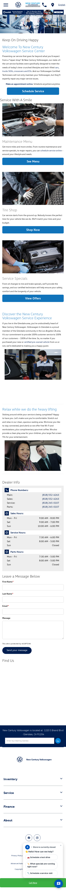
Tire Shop (9, 210)
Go (58, 741)
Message (6, 618)
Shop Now (33, 230)
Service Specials (14, 278)
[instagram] (37, 837)
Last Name (7, 593)
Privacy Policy (17, 855)
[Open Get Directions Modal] (53, 5)
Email (5, 606)
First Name (8, 581)
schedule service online (51, 150)
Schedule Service (33, 91)
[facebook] (28, 837)
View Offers (33, 298)
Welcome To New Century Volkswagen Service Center (23, 49)
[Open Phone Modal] (44, 5)
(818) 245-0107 (50, 502)
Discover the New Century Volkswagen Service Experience (27, 316)
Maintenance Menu (17, 141)
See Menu (33, 161)
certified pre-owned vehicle (36, 342)
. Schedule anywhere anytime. (33, 84)
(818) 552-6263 (50, 494)
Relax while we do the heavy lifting (29, 409)
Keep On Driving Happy (20, 40)
